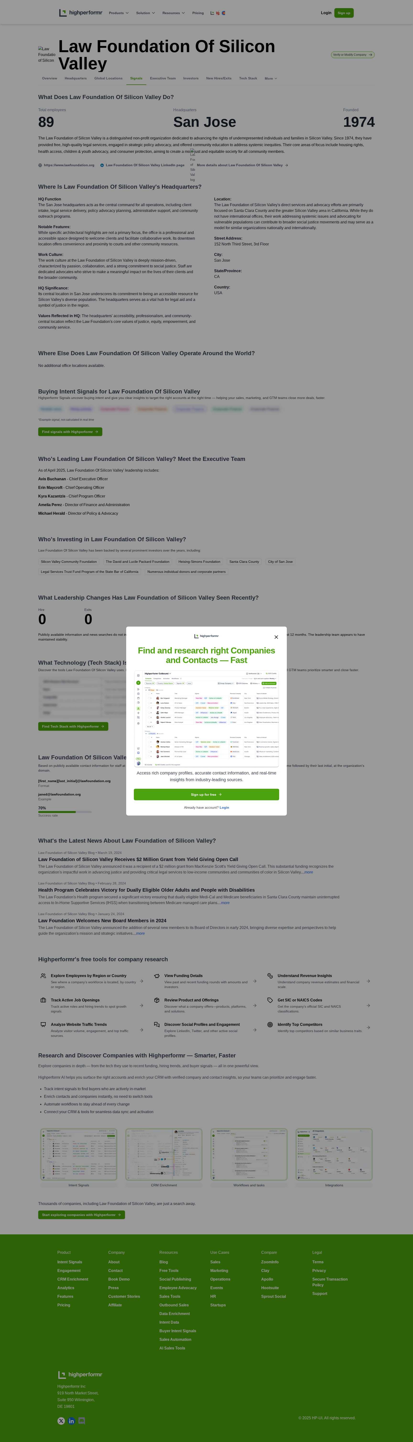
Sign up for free (203, 794)
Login (224, 807)
